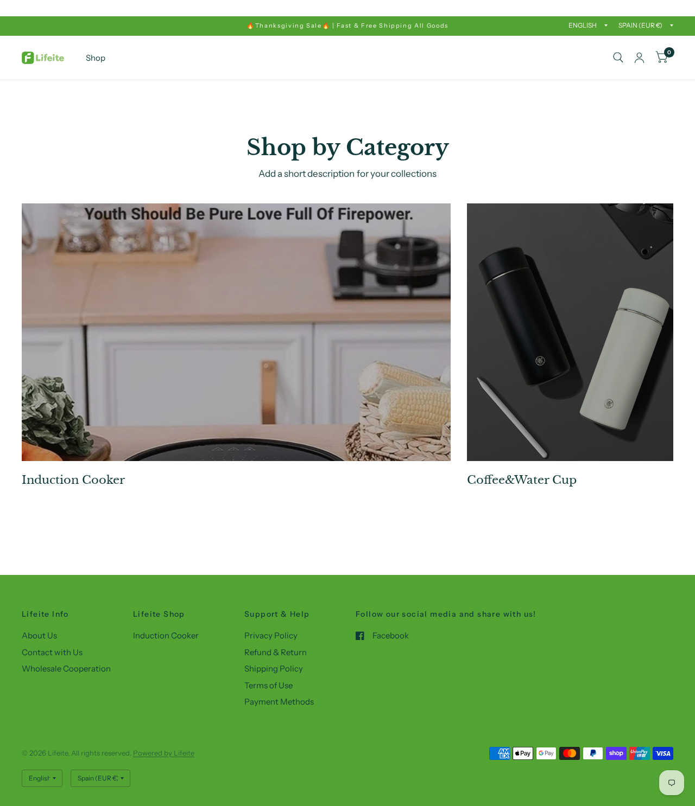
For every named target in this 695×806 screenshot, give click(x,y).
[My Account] (639, 58)
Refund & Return (275, 652)
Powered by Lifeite (163, 753)
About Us (39, 635)
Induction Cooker (166, 635)
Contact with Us (52, 652)
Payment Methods (279, 701)
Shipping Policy (273, 668)
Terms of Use (268, 685)
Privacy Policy (271, 635)
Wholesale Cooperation (66, 668)
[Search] (618, 58)
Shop (95, 58)
